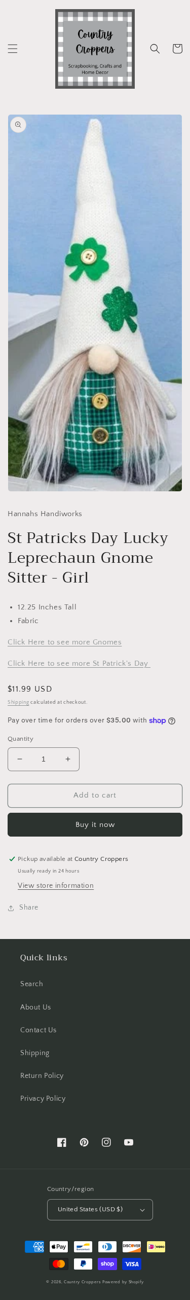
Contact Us (38, 1030)
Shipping (18, 702)
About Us (35, 1007)
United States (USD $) (90, 1209)
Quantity (20, 738)
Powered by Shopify (123, 1282)
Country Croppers (82, 1282)
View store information (56, 886)
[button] (13, 49)
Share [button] (29, 908)
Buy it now (95, 824)
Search (32, 984)
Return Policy (42, 1076)
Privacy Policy (42, 1099)
